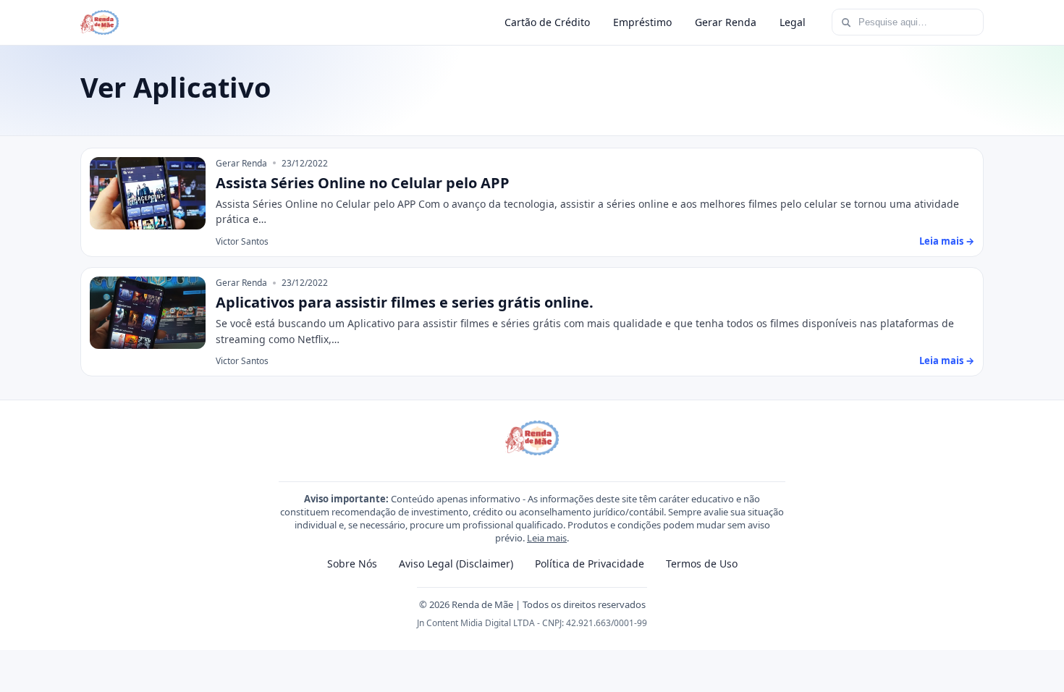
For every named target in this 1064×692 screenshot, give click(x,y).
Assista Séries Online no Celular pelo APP (363, 183)
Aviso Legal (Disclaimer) (456, 563)
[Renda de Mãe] (99, 22)
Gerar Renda (725, 22)
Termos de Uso (702, 563)
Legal (793, 22)
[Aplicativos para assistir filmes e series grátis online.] (148, 313)
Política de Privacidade (589, 563)
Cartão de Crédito (547, 22)
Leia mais (547, 537)
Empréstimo (642, 22)
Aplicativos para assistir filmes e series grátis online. (405, 302)
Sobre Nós (352, 563)
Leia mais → (946, 241)
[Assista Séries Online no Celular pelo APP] (148, 193)
